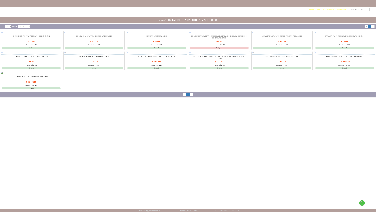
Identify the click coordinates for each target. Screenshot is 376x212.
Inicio (311, 9)
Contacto (320, 9)
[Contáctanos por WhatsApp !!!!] (362, 203)
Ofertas (330, 9)
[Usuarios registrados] (374, 2)
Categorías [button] (341, 9)
